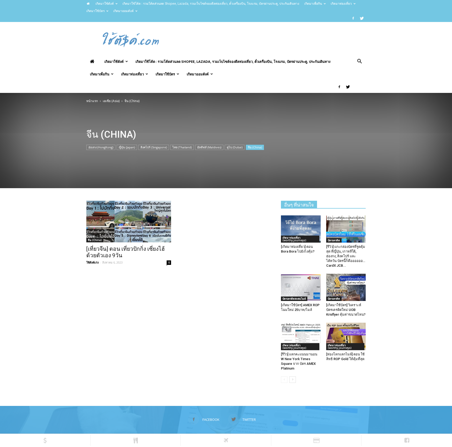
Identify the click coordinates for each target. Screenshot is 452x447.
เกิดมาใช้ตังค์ (104, 3)
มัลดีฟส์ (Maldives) (209, 147)
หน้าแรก (92, 101)
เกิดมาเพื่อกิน (313, 3)
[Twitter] (362, 18)
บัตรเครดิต (334, 240)
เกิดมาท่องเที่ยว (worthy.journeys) (294, 239)
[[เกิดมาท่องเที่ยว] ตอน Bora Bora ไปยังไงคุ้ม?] (301, 229)
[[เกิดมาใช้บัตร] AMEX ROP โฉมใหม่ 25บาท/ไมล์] (301, 287)
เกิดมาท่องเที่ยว (341, 3)
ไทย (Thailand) (182, 147)
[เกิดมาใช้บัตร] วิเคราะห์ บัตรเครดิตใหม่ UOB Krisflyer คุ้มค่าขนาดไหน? (345, 309)
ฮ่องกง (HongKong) (100, 147)
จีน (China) (255, 147)
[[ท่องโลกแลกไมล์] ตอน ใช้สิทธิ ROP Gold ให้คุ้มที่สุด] (346, 336)
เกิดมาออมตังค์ (123, 11)
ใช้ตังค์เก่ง (92, 262)
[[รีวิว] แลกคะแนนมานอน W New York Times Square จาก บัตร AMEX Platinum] (301, 336)
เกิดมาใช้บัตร (95, 11)
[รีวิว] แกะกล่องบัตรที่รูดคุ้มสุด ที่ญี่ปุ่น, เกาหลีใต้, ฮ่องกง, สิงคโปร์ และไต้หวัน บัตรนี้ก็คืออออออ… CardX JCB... (345, 256)
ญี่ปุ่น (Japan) (127, 147)
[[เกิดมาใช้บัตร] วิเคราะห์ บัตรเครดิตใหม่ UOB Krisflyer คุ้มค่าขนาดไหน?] (346, 287)
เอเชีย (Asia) (111, 101)
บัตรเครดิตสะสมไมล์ (294, 298)
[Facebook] (353, 18)
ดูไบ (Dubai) (234, 147)
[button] (359, 62)
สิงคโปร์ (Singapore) (153, 147)
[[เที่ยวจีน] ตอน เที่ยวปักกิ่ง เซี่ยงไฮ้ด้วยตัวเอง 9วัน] (128, 221)
